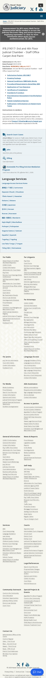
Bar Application (28, 320)
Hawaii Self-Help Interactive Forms (32, 418)
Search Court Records (31, 277)
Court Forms (7, 290)
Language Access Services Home (14, 183)
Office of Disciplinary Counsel (33, 339)
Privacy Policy (9, 671)
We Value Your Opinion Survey (10, 654)
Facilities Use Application (10, 406)
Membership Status (30, 330)
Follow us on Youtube (41, 9)
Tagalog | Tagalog (9, 239)
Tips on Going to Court (31, 519)
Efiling (9, 158)
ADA (4, 529)
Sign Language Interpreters (32, 370)
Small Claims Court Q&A (31, 426)
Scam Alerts (6, 293)
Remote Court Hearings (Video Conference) (12, 276)
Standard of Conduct (15, 93)
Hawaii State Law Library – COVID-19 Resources (32, 477)
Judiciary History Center (10, 600)
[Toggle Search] (40, 5)
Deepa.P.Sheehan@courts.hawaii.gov (27, 121)
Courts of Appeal (8, 639)
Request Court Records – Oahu (32, 501)
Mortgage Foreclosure (31, 509)
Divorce (26, 481)
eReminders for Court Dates (12, 270)
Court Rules (27, 581)
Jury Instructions (29, 327)
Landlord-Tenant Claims (31, 488)
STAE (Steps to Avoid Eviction (33, 622)
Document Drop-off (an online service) (12, 287)
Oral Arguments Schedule (11, 300)
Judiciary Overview (9, 467)
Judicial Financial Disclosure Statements (11, 319)
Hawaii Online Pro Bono (31, 424)
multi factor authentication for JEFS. (22, 37)
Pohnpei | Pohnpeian (10, 226)
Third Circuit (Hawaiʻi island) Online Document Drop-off (32, 273)
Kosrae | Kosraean (9, 213)
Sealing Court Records (10, 474)
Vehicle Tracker (8, 557)
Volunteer (6, 305)
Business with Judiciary (10, 472)
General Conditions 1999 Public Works (22, 81)
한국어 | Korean (8, 209)
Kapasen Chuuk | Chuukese (13, 192)
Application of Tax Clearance (18, 87)
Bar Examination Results (10, 295)
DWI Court (27, 607)
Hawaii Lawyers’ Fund (30, 335)
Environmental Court (30, 610)
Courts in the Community (11, 593)
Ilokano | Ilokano (9, 200)
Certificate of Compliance (17, 90)
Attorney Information (30, 284)
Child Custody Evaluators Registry (10, 312)
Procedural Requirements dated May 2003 (23, 84)
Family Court (28, 539)
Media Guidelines (8, 387)
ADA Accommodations (31, 387)
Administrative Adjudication (32, 544)
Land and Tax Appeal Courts (33, 541)
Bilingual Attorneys (30, 287)
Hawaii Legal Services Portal (33, 421)
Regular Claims (28, 516)
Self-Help (27, 471)
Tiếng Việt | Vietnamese (11, 248)
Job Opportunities (8, 459)
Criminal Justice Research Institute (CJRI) (32, 601)
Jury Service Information (10, 360)
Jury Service (6, 464)
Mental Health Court (30, 620)
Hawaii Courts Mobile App (11, 462)
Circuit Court (28, 534)
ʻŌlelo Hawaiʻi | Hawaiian (12, 196)
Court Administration (9, 469)
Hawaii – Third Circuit (9, 646)
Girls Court (27, 612)
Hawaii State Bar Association (33, 337)
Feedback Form (8, 323)
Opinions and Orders (9, 397)
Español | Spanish (9, 235)
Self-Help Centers (29, 469)
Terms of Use (20, 671)
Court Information (8, 363)
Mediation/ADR (7, 539)
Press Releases (7, 303)
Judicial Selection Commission (33, 553)
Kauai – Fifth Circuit (9, 649)
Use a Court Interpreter (31, 373)
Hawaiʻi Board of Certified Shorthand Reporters (11, 261)
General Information (30, 305)
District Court (28, 536)
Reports (26, 445)
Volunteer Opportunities (10, 598)
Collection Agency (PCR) (31, 486)
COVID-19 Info (7, 265)
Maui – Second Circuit (9, 644)
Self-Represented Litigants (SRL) (11, 280)
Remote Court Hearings (31, 266)
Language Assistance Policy (32, 360)
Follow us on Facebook (36, 9)
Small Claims (28, 514)
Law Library (27, 279)
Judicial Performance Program (12, 316)
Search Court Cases (15, 134)
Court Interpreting (8, 531)
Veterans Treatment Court (32, 625)
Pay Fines (6, 272)
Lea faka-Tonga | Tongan (12, 244)
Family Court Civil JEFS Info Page (32, 309)
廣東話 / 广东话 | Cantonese (12, 188)
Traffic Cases (28, 504)
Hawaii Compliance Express (18, 101)
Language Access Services (32, 363)
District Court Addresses (10, 651)
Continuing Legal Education (32, 332)
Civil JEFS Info (28, 312)
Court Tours (6, 605)
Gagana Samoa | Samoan (12, 231)
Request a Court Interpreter (33, 368)
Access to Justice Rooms (31, 414)
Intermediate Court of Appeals (33, 531)
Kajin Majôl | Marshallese (12, 222)
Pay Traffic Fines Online (10, 448)
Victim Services (29, 491)
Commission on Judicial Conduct (31, 547)
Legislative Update (30, 443)
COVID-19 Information (10, 440)
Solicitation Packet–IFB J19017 (19, 75)
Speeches (27, 455)
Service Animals (29, 395)
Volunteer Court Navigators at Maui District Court (12, 308)
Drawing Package (14, 78)
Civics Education (8, 596)
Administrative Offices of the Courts (12, 635)
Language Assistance (9, 534)
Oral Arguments (29, 325)
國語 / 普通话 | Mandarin (11, 218)
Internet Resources (30, 583)
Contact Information (9, 267)
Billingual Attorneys (30, 322)
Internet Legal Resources (32, 282)
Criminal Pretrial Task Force (33, 605)
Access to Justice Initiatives (32, 409)
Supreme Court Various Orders (31, 572)
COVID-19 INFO (28, 303)
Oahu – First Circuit (9, 641)
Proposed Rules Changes (32, 569)
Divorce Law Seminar (9, 298)
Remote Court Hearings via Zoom (11, 453)
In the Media (28, 448)
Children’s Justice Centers (11, 541)
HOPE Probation (29, 617)
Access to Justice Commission (33, 407)
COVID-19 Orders (29, 578)
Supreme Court (29, 529)
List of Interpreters (30, 365)
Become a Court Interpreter (33, 375)
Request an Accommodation (33, 390)
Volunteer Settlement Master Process (12, 554)
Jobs (8, 149)
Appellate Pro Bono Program (33, 412)
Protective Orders (29, 506)
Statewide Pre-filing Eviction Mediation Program (21, 168)
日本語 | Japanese (8, 205)
